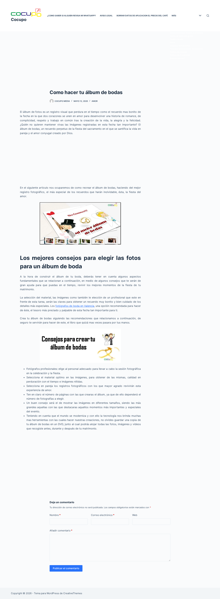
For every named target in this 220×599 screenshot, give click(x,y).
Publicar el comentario (66, 568)
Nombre (55, 515)
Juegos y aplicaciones (180, 45)
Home (172, 42)
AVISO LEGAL (106, 15)
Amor (95, 101)
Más (174, 15)
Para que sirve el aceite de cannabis (186, 49)
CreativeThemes (72, 593)
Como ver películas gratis (181, 36)
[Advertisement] (110, 55)
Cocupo (18, 19)
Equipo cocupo (176, 39)
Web (134, 515)
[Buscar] (208, 15)
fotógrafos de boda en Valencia (74, 305)
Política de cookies (178, 52)
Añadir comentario (61, 530)
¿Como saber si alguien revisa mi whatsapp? (71, 15)
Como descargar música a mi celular (186, 33)
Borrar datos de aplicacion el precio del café (142, 15)
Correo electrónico (102, 515)
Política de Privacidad (180, 55)
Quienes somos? (177, 58)
